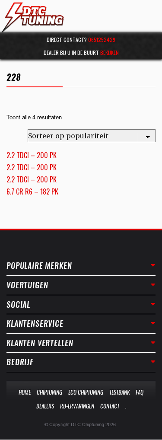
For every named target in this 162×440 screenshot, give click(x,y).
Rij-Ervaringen (77, 406)
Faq (139, 392)
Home (25, 392)
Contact (109, 406)
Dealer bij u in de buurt (81, 52)
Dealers (45, 406)
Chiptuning (49, 392)
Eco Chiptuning (85, 392)
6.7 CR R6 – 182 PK (32, 191)
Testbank (119, 392)
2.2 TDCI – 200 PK (31, 155)
